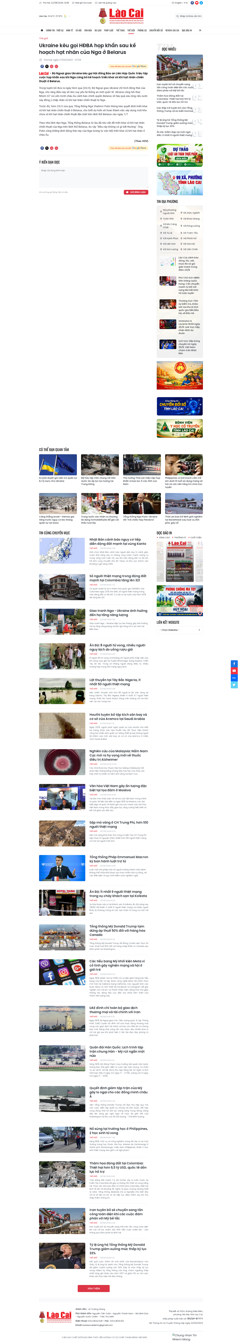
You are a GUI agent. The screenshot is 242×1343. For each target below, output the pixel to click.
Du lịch (98, 30)
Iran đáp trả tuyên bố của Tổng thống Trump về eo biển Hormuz (175, 109)
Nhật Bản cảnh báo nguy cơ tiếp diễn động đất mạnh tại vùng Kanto (117, 542)
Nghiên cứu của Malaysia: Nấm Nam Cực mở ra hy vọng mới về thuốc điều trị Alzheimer (118, 755)
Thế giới (131, 30)
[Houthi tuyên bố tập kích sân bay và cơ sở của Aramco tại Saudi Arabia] (62, 726)
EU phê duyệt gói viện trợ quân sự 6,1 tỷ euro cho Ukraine (58, 479)
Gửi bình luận (138, 192)
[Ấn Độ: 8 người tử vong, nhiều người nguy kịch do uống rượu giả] (62, 656)
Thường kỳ (180, 537)
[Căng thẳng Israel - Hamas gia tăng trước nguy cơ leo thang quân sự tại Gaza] (58, 503)
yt (196, 2)
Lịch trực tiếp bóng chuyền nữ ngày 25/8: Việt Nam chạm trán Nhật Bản (189, 347)
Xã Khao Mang (191, 218)
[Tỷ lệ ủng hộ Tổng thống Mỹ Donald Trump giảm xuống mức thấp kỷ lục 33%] (62, 1256)
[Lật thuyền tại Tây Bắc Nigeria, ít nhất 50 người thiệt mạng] (62, 691)
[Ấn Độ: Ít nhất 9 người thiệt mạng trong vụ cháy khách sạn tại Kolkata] (62, 903)
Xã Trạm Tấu (190, 233)
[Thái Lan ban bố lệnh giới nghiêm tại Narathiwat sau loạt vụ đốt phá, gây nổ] (184, 503)
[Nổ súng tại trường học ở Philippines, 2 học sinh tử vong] (62, 1140)
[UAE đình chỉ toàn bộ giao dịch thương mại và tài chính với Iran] (62, 1019)
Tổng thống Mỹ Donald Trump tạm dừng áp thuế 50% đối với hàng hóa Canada (117, 930)
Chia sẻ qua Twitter (47, 66)
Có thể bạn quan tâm (54, 449)
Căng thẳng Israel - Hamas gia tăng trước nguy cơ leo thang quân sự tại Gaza (56, 519)
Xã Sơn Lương (170, 249)
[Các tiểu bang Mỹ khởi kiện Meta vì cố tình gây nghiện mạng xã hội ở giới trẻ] (62, 972)
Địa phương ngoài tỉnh (169, 211)
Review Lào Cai (172, 30)
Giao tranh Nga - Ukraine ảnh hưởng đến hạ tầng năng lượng (118, 613)
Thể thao (120, 30)
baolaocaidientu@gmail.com (97, 1325)
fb (192, 2)
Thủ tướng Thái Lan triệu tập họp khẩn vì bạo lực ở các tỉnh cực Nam (141, 481)
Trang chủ (42, 30)
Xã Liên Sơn (169, 243)
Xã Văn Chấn (190, 249)
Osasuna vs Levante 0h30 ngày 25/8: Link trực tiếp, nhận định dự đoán (189, 327)
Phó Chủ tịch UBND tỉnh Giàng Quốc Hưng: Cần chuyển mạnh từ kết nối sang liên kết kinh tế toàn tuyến (189, 285)
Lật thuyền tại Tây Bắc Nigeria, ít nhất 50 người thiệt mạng (115, 682)
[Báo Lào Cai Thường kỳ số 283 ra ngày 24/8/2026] (180, 561)
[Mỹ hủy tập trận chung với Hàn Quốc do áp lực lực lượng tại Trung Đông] (100, 464)
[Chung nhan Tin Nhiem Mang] (187, 1337)
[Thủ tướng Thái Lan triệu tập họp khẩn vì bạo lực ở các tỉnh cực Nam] (142, 464)
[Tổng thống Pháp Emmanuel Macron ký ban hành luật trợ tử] (62, 868)
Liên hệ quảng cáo (107, 2)
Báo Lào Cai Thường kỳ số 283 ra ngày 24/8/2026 (179, 572)
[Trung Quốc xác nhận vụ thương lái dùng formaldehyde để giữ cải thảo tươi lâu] (100, 503)
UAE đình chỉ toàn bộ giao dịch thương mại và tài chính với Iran (114, 1010)
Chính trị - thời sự (54, 30)
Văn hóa (88, 30)
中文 (186, 2)
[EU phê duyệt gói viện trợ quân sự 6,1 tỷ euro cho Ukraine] (58, 464)
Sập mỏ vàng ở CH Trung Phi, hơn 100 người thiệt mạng (118, 824)
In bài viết (51, 66)
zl (201, 2)
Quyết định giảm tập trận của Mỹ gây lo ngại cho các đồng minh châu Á (118, 1092)
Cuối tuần (195, 537)
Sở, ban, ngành (191, 212)
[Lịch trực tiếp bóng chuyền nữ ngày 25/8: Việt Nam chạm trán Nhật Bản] (168, 344)
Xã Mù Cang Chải (170, 226)
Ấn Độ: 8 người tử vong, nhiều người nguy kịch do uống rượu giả (117, 647)
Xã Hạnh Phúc (170, 238)
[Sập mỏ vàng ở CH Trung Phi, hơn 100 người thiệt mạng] (62, 833)
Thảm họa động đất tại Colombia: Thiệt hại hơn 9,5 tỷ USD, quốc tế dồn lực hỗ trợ (174, 99)
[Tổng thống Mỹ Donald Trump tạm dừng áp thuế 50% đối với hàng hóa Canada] (62, 937)
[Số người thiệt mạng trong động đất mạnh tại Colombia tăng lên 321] (62, 587)
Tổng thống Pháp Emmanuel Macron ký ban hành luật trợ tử (118, 859)
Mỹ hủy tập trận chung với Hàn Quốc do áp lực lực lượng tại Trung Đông (98, 481)
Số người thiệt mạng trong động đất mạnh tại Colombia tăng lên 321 (117, 578)
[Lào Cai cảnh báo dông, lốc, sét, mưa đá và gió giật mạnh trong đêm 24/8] (168, 261)
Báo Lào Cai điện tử (121, 16)
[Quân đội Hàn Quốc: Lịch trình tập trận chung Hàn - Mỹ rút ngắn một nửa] (62, 1058)
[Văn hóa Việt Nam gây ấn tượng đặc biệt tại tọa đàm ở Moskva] (62, 797)
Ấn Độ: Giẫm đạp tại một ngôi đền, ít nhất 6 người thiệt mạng (174, 134)
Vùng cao (164, 537)
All (200, 30)
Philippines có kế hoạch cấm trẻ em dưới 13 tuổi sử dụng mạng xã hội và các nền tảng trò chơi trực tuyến (184, 482)
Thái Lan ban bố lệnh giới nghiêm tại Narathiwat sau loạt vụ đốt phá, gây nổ (183, 519)
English (178, 2)
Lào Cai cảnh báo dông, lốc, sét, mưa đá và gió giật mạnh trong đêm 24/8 (189, 264)
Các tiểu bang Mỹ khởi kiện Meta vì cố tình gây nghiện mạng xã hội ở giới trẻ (117, 965)
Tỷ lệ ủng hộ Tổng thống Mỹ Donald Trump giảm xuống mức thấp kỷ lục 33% (175, 123)
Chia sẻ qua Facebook (42, 66)
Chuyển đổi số (156, 30)
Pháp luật (108, 30)
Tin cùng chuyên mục (54, 532)
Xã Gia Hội (189, 243)
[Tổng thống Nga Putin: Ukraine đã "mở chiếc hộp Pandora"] (142, 503)
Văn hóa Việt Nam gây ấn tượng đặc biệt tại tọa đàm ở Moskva (118, 788)
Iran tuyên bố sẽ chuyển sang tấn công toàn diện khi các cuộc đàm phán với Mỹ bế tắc (175, 87)
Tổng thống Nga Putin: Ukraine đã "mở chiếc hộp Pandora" (140, 518)
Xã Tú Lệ (167, 233)
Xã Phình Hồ (189, 238)
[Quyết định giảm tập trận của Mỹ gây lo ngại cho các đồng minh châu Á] (62, 1099)
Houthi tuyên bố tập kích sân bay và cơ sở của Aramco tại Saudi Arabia (118, 717)
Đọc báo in (187, 30)
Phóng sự (142, 30)
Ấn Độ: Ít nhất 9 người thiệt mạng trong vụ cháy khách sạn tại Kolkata (118, 894)
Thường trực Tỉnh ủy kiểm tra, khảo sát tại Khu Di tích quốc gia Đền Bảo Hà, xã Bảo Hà (189, 307)
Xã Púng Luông (191, 225)
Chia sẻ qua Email (56, 66)
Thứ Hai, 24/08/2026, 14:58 (56, 2)
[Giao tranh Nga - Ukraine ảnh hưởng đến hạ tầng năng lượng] (62, 622)
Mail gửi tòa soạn (83, 2)
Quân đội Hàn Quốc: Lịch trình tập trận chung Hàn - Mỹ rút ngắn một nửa (117, 1051)
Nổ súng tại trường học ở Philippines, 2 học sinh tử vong (118, 1131)
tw (234, 684)
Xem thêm (94, 1288)
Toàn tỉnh (168, 218)
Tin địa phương (167, 201)
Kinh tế (69, 30)
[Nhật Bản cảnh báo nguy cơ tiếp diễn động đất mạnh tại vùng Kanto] (62, 551)
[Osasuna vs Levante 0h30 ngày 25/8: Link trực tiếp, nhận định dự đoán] (168, 324)
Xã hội (79, 30)
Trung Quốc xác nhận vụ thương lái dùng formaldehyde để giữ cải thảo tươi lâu (100, 519)
